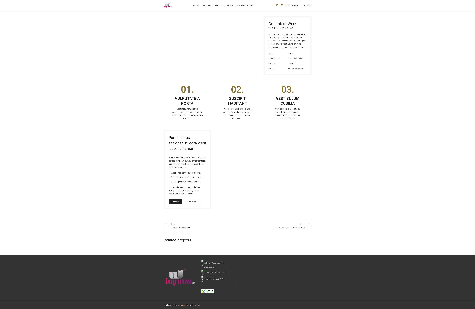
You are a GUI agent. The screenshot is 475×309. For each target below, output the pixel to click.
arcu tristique (194, 187)
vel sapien (178, 157)
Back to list (237, 225)
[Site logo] (168, 5)
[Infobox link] (187, 102)
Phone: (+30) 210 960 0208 (215, 273)
